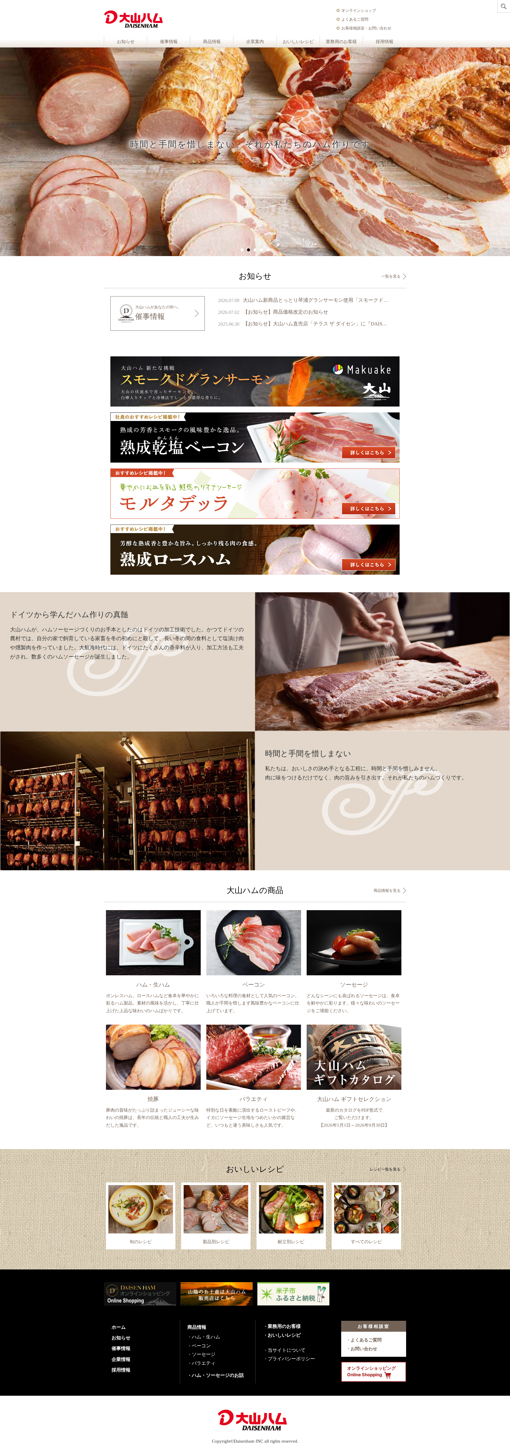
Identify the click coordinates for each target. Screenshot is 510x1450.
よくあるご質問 (354, 19)
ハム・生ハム (206, 1337)
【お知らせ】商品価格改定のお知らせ (285, 312)
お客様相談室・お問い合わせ (366, 28)
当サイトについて (286, 1350)
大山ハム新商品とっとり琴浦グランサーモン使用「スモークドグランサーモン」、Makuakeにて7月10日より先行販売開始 (316, 300)
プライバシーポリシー (291, 1358)
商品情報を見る (387, 890)
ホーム (119, 1327)
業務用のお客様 (341, 41)
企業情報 (121, 1359)
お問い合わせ (364, 1348)
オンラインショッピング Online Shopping (371, 1371)
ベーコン (201, 1346)
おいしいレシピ (298, 41)
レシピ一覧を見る (385, 1169)
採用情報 (384, 41)
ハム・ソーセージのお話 (218, 1375)
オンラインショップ (358, 10)
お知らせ (126, 41)
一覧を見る (391, 276)
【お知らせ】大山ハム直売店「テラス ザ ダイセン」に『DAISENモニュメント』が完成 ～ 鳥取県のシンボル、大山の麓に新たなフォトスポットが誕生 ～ (316, 324)
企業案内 (255, 41)
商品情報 (212, 41)
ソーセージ (203, 1354)
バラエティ (203, 1363)
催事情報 (169, 41)
